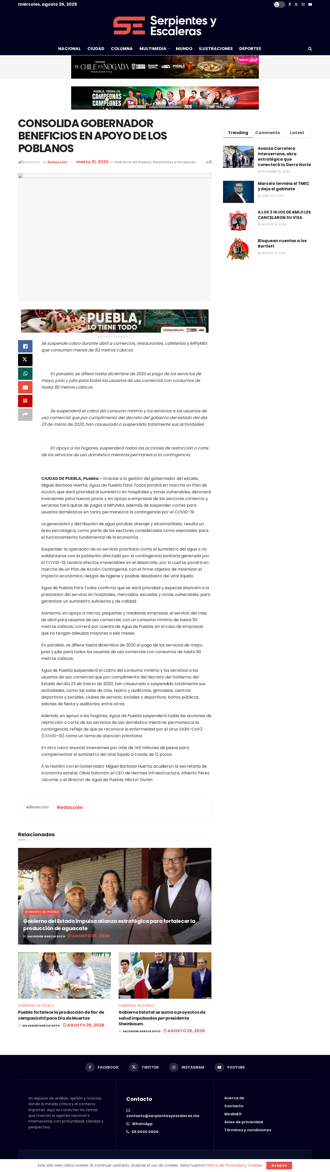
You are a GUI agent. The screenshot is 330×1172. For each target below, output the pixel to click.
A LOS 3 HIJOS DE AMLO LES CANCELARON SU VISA (284, 214)
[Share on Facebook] (25, 346)
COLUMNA (122, 49)
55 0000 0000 (145, 1131)
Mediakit (233, 1114)
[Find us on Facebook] (290, 4)
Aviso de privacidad (243, 1122)
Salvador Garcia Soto (46, 936)
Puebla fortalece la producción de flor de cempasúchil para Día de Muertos (61, 1015)
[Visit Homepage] (165, 25)
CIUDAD (95, 49)
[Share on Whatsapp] (25, 373)
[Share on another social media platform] (25, 414)
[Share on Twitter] (25, 360)
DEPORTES (250, 49)
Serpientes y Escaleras (174, 162)
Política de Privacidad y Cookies (233, 1165)
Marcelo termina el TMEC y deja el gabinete (283, 186)
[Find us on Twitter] (296, 4)
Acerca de (234, 1098)
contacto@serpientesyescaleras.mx (162, 1115)
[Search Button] (310, 48)
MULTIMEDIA (152, 49)
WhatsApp (142, 1123)
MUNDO (184, 49)
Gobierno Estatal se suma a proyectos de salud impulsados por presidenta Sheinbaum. (162, 1018)
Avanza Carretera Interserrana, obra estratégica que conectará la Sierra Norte (284, 156)
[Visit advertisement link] (165, 67)
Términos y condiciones (247, 1130)
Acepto (279, 1165)
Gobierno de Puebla (132, 162)
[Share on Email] (25, 387)
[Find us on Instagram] (303, 4)
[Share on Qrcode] (25, 401)
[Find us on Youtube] (310, 4)
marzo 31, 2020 (92, 162)
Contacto (233, 1106)
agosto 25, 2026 (90, 936)
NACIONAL (69, 49)
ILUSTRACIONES (216, 49)
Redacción (57, 162)
